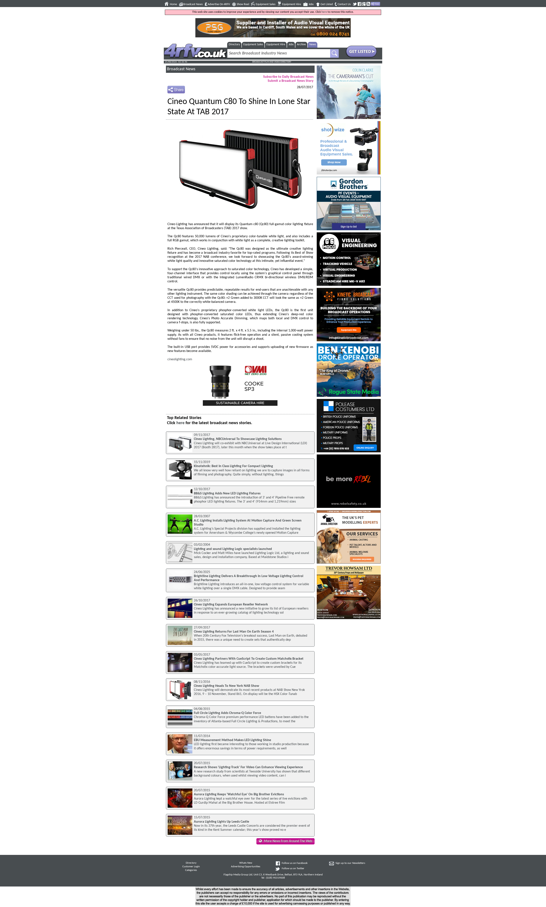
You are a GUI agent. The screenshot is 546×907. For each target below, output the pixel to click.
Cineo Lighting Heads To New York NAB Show (226, 686)
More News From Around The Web (288, 841)
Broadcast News (193, 4)
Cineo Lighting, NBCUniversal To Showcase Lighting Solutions (238, 439)
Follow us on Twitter (293, 868)
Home (173, 4)
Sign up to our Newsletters (350, 863)
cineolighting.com (179, 359)
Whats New (245, 863)
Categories (191, 870)
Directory (234, 44)
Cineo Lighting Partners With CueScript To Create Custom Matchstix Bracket (248, 659)
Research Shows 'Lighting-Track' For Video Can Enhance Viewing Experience (248, 767)
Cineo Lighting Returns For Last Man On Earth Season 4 (234, 631)
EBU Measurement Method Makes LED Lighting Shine (232, 740)
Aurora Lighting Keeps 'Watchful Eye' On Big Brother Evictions (239, 794)
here (324, 12)
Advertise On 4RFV (219, 4)
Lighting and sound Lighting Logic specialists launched (233, 549)
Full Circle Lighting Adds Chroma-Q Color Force (227, 713)
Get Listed (327, 4)
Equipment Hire (291, 4)
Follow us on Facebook (295, 863)
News (312, 44)
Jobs (311, 4)
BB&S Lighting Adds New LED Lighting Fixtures (227, 493)
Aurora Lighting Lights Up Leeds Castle (221, 821)
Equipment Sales (265, 4)
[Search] (334, 53)
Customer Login (191, 866)
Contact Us (344, 4)
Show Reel (243, 4)
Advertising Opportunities (245, 866)
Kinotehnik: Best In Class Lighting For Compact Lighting (233, 466)
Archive (301, 44)
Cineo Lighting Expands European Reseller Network (231, 604)
